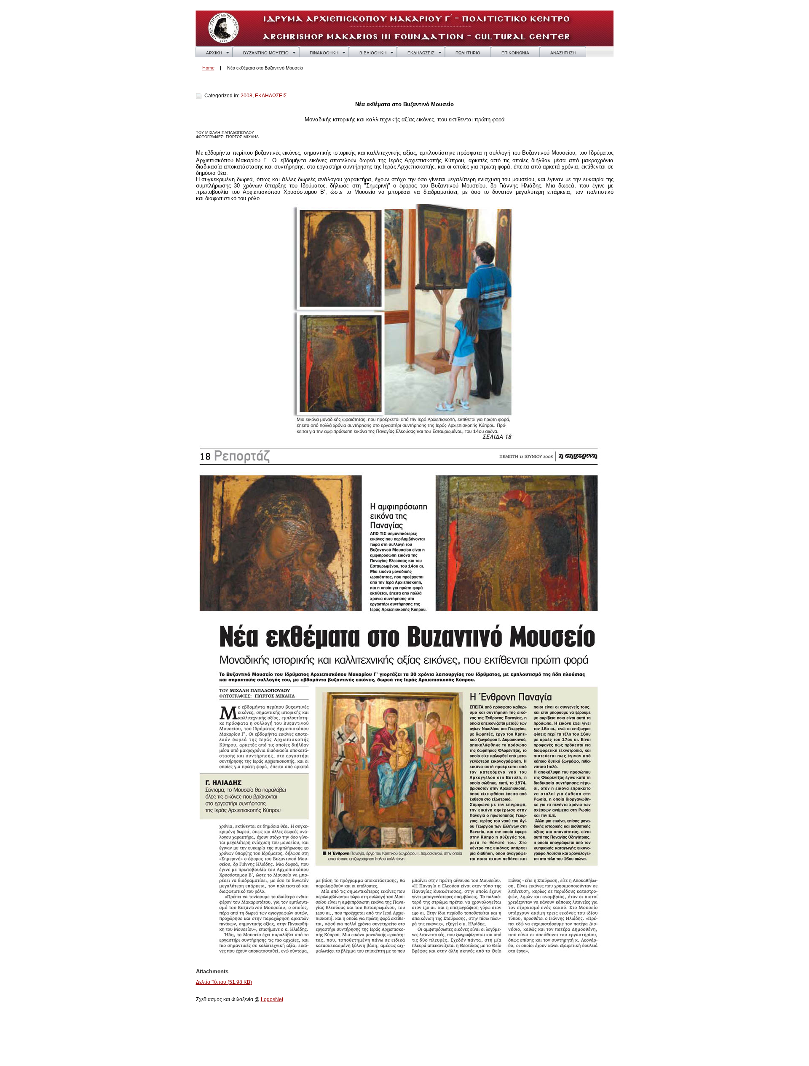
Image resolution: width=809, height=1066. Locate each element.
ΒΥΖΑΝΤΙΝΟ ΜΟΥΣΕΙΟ (266, 53)
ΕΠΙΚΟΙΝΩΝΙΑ (515, 53)
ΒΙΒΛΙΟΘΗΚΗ (372, 53)
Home (208, 67)
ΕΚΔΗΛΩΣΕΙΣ (420, 53)
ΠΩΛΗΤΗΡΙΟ (467, 53)
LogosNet (272, 999)
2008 (246, 96)
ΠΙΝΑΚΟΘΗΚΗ (324, 53)
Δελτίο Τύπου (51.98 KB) (224, 982)
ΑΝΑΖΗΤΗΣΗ (563, 53)
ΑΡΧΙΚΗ (214, 53)
